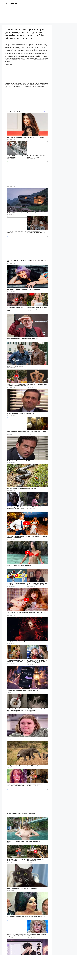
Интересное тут (11, 3)
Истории (44, 3)
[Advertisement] (38, 15)
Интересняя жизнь (58, 3)
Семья (50, 3)
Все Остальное (67, 3)
